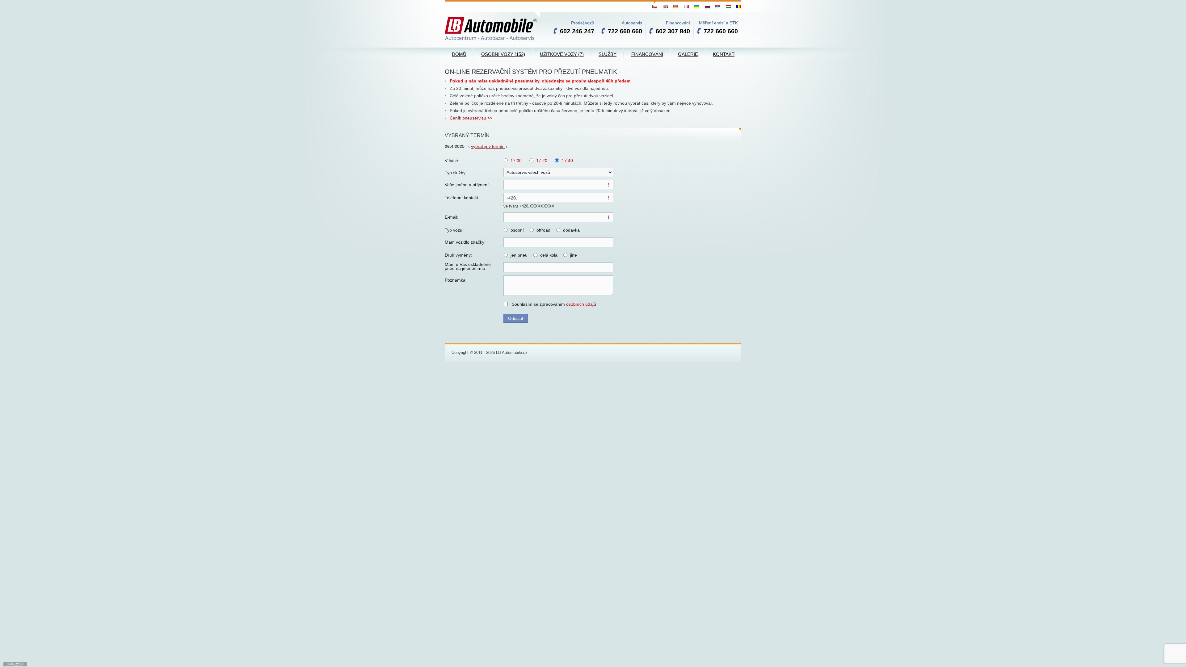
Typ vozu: (454, 230)
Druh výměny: (458, 255)
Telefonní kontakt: (462, 197)
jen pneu (519, 255)
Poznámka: (456, 280)
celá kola (548, 255)
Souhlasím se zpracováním (554, 304)
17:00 (516, 160)
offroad (543, 230)
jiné (573, 255)
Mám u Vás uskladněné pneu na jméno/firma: (468, 266)
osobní (517, 230)
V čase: (452, 160)
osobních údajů (581, 304)
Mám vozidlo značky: (465, 242)
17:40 (567, 160)
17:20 (541, 160)
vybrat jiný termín (488, 146)
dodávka (571, 230)
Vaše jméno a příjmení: (467, 184)
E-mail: (451, 217)
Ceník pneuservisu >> (471, 117)
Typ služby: (456, 172)
